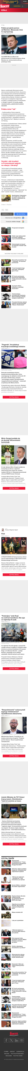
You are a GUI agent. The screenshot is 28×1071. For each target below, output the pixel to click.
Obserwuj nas (13, 217)
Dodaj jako (13, 221)
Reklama (6, 1053)
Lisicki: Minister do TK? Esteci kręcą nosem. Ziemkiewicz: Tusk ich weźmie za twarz (12, 799)
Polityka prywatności (17, 1053)
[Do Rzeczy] (1, 25)
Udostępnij (21, 214)
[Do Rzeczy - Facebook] (6, 1040)
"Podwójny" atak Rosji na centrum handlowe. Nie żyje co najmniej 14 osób (13, 618)
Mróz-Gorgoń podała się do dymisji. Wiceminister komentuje (10, 440)
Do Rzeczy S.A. (10, 1059)
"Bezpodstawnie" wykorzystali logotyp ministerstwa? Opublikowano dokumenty (13, 712)
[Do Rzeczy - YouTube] (22, 1040)
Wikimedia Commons (5, 643)
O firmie (6, 1051)
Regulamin (9, 1055)
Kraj (4, 10)
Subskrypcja (20, 1051)
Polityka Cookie (17, 1055)
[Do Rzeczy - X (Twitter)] (11, 1040)
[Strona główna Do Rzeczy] (5, 6)
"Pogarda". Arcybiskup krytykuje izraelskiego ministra (13, 346)
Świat (7, 209)
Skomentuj (6, 214)
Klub (3, 534)
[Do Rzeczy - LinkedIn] (16, 1040)
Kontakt (12, 1051)
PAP (20, 464)
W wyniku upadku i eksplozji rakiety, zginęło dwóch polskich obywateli (12, 104)
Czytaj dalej (14, 397)
